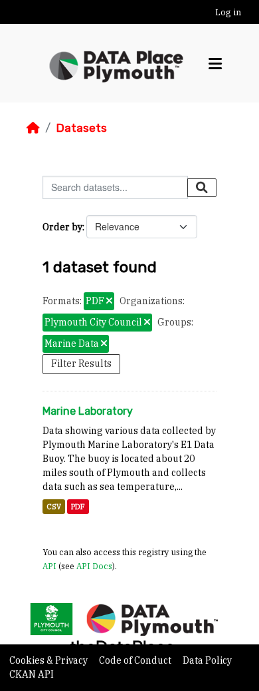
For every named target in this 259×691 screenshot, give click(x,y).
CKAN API (31, 674)
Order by (62, 227)
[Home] (33, 127)
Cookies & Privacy (49, 660)
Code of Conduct (136, 660)
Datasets (81, 127)
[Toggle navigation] (215, 64)
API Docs (94, 566)
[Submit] (201, 187)
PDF (78, 506)
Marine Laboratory (88, 411)
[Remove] (109, 301)
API (49, 566)
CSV (53, 506)
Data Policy (207, 660)
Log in (228, 12)
